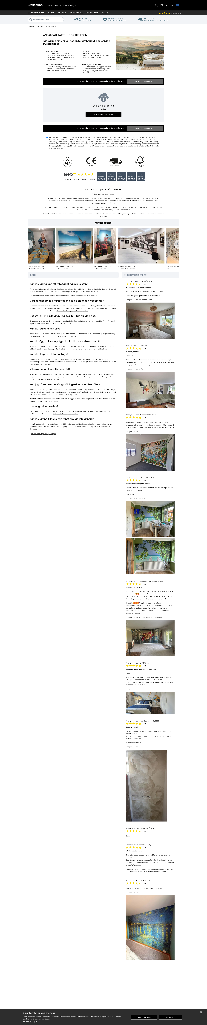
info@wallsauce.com (69, 349)
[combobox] (201, 1012)
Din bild (62, 13)
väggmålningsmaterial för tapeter (46, 379)
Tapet (51, 13)
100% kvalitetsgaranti (71, 424)
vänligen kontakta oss (68, 336)
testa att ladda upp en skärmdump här (72, 311)
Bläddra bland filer (103, 114)
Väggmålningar (36, 13)
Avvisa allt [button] (170, 1017)
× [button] (204, 1012)
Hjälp (105, 13)
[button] (75, 1021)
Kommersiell (76, 13)
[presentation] (28, 244)
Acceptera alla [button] (144, 1017)
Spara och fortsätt (145, 81)
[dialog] (103, 1017)
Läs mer (47, 1019)
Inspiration (92, 13)
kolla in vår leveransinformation (65, 414)
